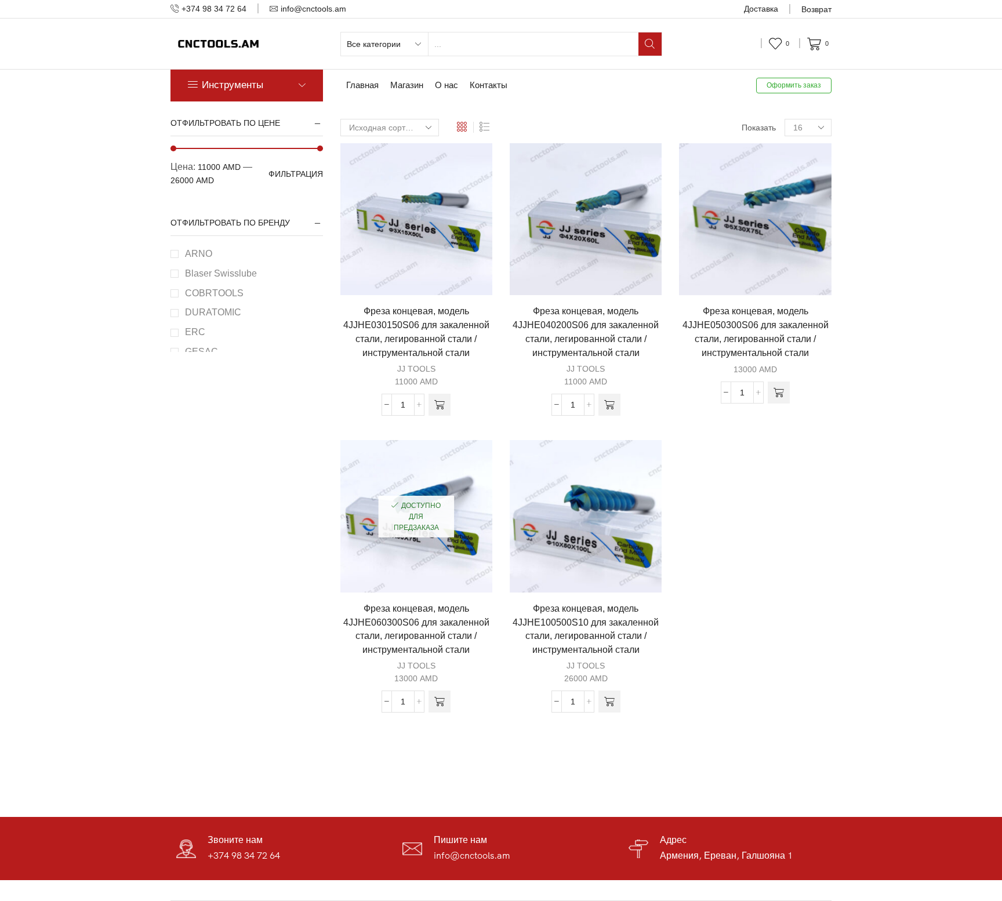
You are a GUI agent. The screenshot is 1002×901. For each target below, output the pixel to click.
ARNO (198, 254)
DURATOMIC (213, 312)
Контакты (488, 85)
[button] (440, 405)
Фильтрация (295, 174)
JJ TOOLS (416, 368)
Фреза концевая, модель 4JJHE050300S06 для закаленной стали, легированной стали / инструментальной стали (755, 332)
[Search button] (650, 44)
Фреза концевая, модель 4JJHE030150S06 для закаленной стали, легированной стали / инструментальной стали (416, 332)
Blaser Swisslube (221, 273)
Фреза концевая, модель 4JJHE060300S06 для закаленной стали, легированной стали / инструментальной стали (416, 629)
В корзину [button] (422, 277)
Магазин (406, 85)
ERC (195, 332)
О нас (446, 85)
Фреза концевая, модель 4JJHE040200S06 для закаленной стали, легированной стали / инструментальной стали (586, 332)
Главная (362, 85)
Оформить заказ (794, 85)
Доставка (761, 8)
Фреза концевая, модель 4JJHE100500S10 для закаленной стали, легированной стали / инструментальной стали (586, 629)
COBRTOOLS (214, 293)
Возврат (816, 9)
